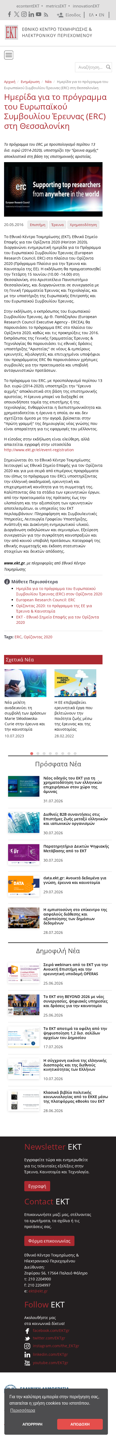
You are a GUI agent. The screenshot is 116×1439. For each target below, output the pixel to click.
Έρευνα (58, 224)
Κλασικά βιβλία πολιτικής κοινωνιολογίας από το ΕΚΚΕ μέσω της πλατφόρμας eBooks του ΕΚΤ (75, 1097)
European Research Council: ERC (45, 599)
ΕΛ (91, 14)
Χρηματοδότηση (83, 224)
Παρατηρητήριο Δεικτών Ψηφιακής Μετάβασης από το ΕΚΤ (76, 848)
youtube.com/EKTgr (50, 1362)
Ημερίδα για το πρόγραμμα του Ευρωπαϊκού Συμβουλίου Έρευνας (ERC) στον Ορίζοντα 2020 (59, 591)
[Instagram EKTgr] (24, 14)
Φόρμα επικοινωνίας (49, 1241)
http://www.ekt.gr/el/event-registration (39, 449)
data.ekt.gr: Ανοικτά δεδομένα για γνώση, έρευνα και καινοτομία (74, 880)
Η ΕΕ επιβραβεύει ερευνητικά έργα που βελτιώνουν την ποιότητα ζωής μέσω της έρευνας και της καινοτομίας (73, 716)
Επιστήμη (37, 224)
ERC (18, 636)
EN (101, 14)
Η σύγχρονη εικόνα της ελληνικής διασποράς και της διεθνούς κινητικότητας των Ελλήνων (75, 1065)
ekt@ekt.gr (38, 1291)
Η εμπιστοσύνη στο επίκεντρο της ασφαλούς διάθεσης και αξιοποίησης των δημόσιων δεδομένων (75, 916)
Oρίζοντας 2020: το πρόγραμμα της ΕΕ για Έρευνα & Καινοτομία (54, 608)
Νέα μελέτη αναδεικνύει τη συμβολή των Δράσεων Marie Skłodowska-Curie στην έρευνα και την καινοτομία (25, 716)
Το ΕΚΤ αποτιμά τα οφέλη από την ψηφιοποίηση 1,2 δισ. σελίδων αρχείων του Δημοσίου (75, 1033)
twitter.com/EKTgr (49, 1337)
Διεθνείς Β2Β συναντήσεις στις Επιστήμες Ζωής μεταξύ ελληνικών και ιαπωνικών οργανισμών (75, 819)
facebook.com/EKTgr (51, 1330)
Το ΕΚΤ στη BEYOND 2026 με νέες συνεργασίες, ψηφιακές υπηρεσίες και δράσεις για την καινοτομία (75, 1001)
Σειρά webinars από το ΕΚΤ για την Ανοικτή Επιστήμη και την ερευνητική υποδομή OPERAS (75, 969)
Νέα (48, 81)
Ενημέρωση (30, 81)
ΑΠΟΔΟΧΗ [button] (80, 1424)
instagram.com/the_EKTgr (56, 1345)
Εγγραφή (37, 1186)
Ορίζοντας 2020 (38, 636)
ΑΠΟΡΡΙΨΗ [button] (32, 1424)
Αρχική (9, 81)
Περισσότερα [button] (22, 1410)
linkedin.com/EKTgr (50, 1354)
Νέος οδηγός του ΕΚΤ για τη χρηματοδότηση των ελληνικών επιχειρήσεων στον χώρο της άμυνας (72, 784)
